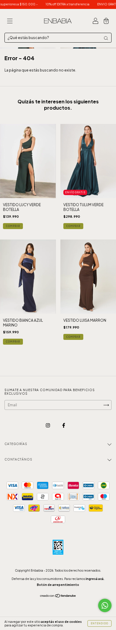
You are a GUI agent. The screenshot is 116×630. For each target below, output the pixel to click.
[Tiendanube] (58, 596)
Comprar (13, 226)
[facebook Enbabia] (63, 425)
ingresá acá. (95, 579)
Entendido (99, 623)
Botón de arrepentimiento (58, 585)
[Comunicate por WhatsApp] (105, 605)
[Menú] (10, 21)
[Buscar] (106, 38)
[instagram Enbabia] (48, 425)
